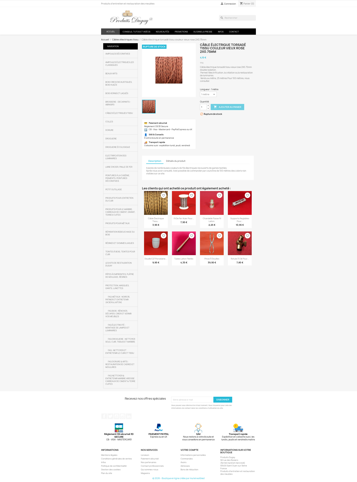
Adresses (185, 466)
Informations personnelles (193, 455)
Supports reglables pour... (239, 220)
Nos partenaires (148, 462)
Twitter (110, 416)
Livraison (145, 455)
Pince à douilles (211, 258)
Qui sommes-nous (149, 469)
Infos (103, 462)
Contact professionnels (152, 466)
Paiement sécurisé (150, 458)
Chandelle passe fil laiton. (212, 220)
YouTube (116, 416)
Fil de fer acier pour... (184, 218)
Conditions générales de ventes (116, 458)
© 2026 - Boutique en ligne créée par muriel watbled (178, 478)
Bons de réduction (189, 469)
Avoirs (183, 462)
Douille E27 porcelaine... (156, 258)
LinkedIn (129, 416)
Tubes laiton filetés (183, 258)
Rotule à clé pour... (240, 258)
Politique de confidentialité (114, 466)
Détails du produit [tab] (175, 160)
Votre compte (189, 449)
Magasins (145, 473)
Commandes (187, 458)
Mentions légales (109, 455)
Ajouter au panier (227, 107)
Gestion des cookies (111, 469)
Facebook (104, 416)
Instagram (122, 416)
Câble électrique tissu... (156, 220)
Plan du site (106, 473)
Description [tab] (154, 160)
